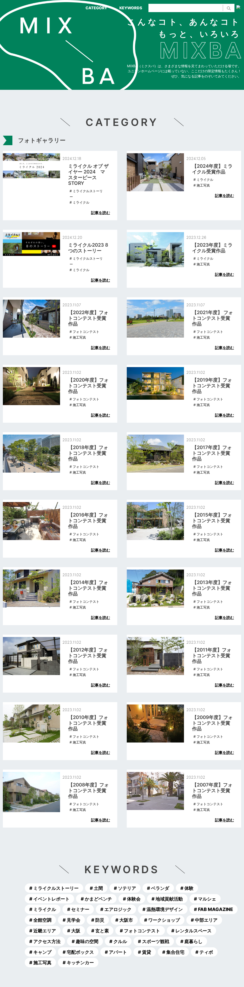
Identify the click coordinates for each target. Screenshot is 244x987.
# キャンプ (40, 952)
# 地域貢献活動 (167, 898)
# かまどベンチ (96, 898)
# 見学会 (71, 920)
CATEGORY (96, 7)
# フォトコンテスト (140, 931)
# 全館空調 (40, 920)
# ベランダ (158, 888)
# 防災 (97, 920)
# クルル (118, 941)
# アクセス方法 (45, 941)
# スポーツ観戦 (153, 941)
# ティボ (204, 952)
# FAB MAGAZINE (213, 909)
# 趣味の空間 (85, 941)
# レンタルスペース (191, 931)
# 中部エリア (204, 920)
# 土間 (96, 888)
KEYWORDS (130, 7)
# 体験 (186, 888)
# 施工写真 (40, 962)
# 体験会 (132, 898)
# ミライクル (42, 909)
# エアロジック (116, 909)
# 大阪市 (124, 920)
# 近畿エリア (42, 931)
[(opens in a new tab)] (184, 185)
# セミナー (78, 909)
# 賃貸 (144, 952)
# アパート (116, 952)
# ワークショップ (162, 920)
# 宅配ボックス (78, 952)
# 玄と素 (100, 931)
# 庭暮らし (191, 941)
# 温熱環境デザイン (162, 909)
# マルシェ (205, 898)
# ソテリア (125, 888)
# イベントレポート (49, 898)
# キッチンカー (78, 962)
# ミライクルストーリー (54, 888)
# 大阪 (73, 931)
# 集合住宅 (173, 952)
